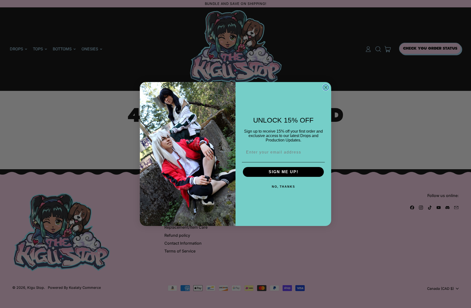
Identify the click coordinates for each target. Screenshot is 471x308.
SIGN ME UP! (283, 172)
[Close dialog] (326, 87)
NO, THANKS (283, 186)
